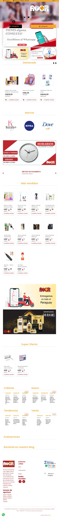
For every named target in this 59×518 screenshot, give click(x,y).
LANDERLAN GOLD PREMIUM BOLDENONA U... (16, 399)
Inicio (19, 467)
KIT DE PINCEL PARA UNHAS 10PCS (8, 422)
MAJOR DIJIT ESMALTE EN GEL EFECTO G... (7, 400)
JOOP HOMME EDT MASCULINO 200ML (39, 422)
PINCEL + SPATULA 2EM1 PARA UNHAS (24, 422)
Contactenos (22, 470)
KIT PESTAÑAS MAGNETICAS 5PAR (24, 399)
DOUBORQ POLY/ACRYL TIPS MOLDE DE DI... (16, 421)
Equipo (20, 474)
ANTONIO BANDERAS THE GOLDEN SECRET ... (35, 399)
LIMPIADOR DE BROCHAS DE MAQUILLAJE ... (52, 400)
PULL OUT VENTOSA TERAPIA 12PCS (48, 421)
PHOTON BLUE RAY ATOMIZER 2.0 (43, 399)
